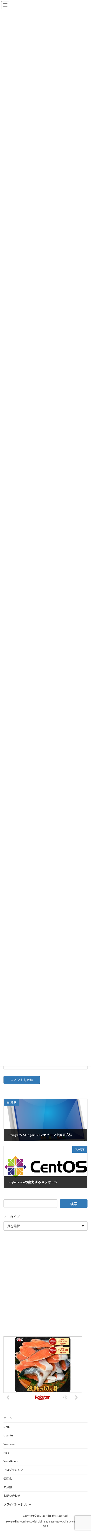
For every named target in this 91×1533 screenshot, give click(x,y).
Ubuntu (8, 1435)
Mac (6, 1452)
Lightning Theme (47, 1521)
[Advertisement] (45, 1284)
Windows (9, 1444)
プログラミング (13, 1470)
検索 (73, 1203)
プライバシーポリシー (18, 1504)
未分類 (8, 1487)
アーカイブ (12, 1217)
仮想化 (8, 1478)
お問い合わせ (12, 1496)
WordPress (11, 1461)
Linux (7, 1426)
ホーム (8, 1418)
